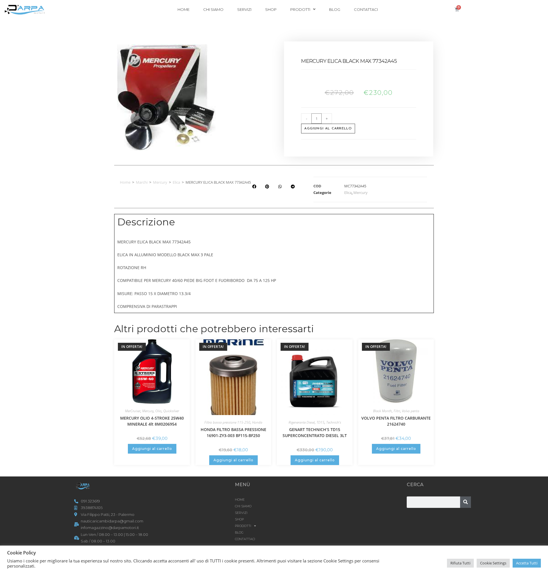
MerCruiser (132, 410)
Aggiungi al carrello (328, 128)
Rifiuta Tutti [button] (460, 563)
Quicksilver (171, 410)
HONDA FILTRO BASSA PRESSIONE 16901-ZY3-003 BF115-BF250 (233, 432)
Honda (257, 422)
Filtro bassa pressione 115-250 (227, 422)
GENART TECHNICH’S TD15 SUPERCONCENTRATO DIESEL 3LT (315, 432)
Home (125, 182)
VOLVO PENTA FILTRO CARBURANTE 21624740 (396, 421)
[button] (254, 186)
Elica (176, 182)
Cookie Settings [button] (493, 563)
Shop (271, 9)
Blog (334, 9)
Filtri (397, 410)
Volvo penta (410, 410)
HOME (184, 9)
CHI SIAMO (213, 9)
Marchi (142, 182)
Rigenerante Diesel (302, 422)
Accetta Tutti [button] (526, 563)
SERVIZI (244, 9)
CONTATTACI (366, 9)
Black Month (382, 410)
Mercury (160, 182)
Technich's (333, 422)
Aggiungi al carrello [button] (152, 448)
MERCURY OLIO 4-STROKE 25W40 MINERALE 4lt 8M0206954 (152, 421)
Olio (158, 410)
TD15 (321, 422)
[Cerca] (465, 502)
